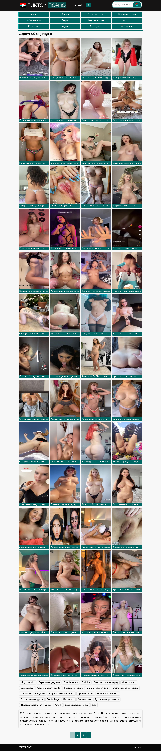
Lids (94, 705)
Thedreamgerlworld (31, 705)
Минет (65, 14)
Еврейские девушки (49, 682)
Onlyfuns (40, 694)
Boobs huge (53, 699)
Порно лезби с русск (32, 699)
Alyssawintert (129, 682)
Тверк (65, 20)
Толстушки (96, 26)
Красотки (33, 26)
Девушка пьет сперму (106, 682)
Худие (48, 705)
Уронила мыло (85, 694)
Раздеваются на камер (61, 694)
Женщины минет (73, 688)
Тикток (46, 5)
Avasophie (26, 694)
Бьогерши (68, 699)
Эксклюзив (35, 20)
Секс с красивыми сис (76, 705)
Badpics (86, 682)
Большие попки (96, 14)
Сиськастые (84, 699)
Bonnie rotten (71, 682)
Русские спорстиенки (107, 699)
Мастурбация (96, 20)
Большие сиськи (127, 14)
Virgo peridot (28, 682)
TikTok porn (26, 747)
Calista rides (27, 688)
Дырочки (127, 20)
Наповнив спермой (107, 694)
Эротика (128, 26)
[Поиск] (137, 4)
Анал (33, 14)
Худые (65, 26)
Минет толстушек (97, 688)
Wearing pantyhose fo (48, 688)
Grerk (58, 705)
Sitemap (138, 747)
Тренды (77, 5)
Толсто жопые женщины (124, 688)
